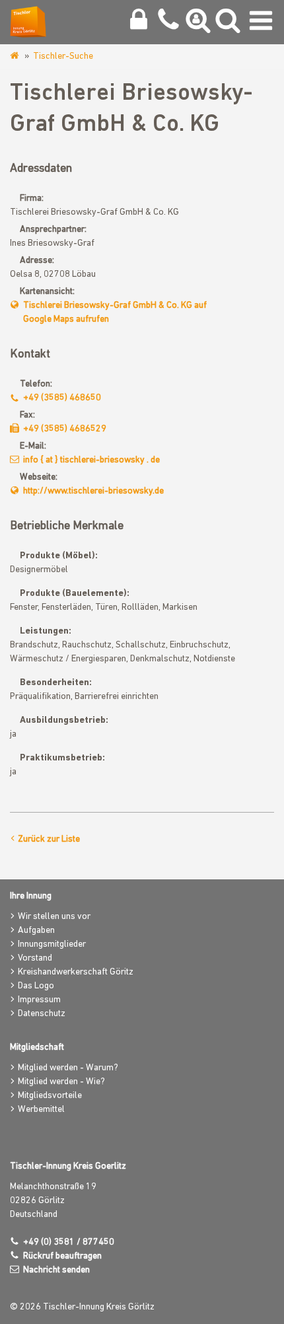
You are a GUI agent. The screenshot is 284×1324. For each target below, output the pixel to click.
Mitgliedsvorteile (50, 1096)
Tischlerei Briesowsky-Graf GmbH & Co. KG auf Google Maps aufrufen (115, 312)
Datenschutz (41, 1014)
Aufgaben (36, 931)
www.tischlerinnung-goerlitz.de (15, 56)
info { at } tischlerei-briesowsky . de (91, 460)
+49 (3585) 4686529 (64, 429)
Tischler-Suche (63, 56)
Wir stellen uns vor (54, 917)
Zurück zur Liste (49, 839)
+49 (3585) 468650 (62, 398)
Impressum (39, 1000)
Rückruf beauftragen (62, 1256)
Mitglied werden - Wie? (61, 1082)
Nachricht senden (56, 1270)
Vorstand (35, 958)
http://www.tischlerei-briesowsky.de (93, 491)
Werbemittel (41, 1110)
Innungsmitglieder (52, 944)
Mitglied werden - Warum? (68, 1068)
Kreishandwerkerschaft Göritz (75, 972)
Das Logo (36, 986)
